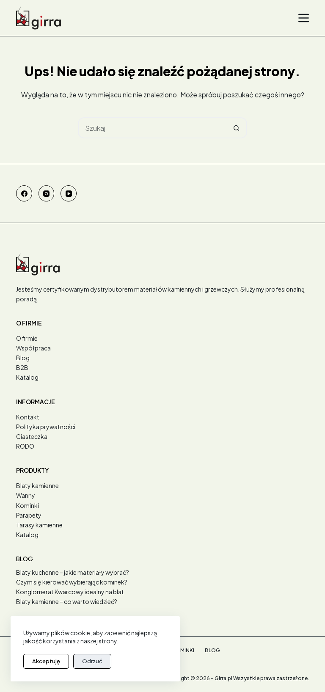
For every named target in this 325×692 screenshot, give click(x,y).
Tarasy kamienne (39, 525)
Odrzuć (92, 661)
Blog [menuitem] (212, 650)
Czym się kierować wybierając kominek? (71, 582)
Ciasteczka (31, 436)
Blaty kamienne (37, 485)
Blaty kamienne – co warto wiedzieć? (66, 601)
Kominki (27, 505)
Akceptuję (46, 661)
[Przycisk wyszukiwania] (236, 127)
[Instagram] (47, 193)
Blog (23, 357)
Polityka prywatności (45, 426)
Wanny (25, 495)
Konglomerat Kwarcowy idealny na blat (70, 592)
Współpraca (33, 348)
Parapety (28, 515)
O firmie (27, 338)
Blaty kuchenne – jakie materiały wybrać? (72, 572)
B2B (22, 367)
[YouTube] (69, 193)
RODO (25, 446)
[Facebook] (24, 193)
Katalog (27, 377)
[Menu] (303, 18)
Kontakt (27, 417)
